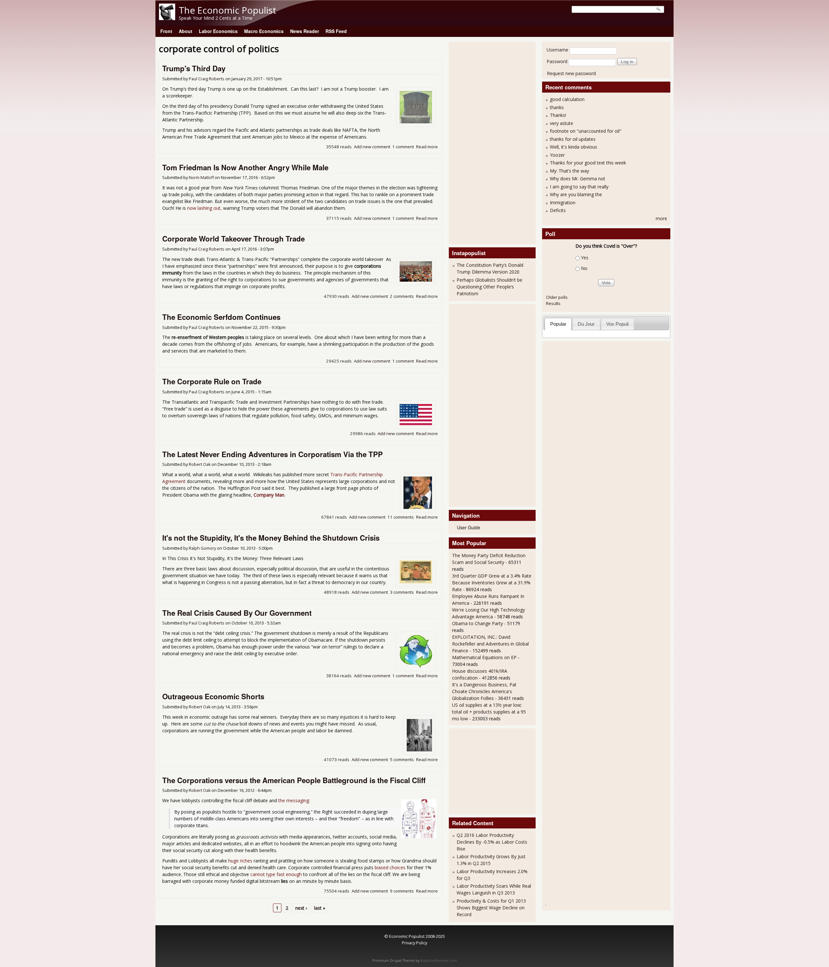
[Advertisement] (478, 142)
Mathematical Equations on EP (484, 657)
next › (301, 908)
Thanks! (558, 115)
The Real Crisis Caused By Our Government (237, 613)
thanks (557, 107)
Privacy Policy (414, 943)
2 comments (402, 296)
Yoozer (557, 155)
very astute (561, 123)
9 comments (402, 891)
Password (557, 61)
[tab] (558, 324)
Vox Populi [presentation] (617, 324)
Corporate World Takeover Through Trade (233, 238)
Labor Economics (218, 31)
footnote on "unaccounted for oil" (585, 131)
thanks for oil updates (573, 139)
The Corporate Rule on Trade (211, 381)
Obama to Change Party (477, 623)
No (584, 268)
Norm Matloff (201, 177)
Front (166, 31)
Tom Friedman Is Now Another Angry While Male (245, 167)
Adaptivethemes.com (438, 960)
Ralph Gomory (202, 548)
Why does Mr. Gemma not (577, 178)
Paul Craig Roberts (206, 79)
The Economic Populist (227, 10)
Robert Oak (199, 464)
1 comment (403, 147)
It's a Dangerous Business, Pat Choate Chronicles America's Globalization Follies (484, 691)
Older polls (557, 297)
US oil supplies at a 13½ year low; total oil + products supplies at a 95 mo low (489, 712)
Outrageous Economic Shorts (213, 696)
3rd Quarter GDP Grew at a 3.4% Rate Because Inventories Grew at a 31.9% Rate (491, 582)
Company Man (269, 495)
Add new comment (372, 147)
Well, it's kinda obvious (573, 147)
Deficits (558, 210)
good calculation (567, 99)
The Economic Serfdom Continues (221, 317)
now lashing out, (204, 208)
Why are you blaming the (576, 194)
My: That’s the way (569, 171)
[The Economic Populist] (167, 18)
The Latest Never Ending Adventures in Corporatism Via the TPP (272, 454)
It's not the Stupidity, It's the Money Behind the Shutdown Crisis (271, 538)
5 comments (402, 759)
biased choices (390, 867)
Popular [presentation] (558, 324)
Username (557, 50)
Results (553, 303)
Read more (427, 147)
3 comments (402, 592)
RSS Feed (336, 31)
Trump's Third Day (193, 68)
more (661, 218)
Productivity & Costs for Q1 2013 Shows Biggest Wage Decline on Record (491, 907)
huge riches (240, 861)
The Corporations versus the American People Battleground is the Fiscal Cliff (294, 780)
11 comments (400, 517)
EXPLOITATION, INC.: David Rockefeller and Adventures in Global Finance (490, 644)
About (185, 31)
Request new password (571, 73)
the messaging (293, 800)
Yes (584, 257)
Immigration (562, 202)
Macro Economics (264, 31)
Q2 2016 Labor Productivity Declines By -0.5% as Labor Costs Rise (492, 842)
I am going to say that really (579, 187)
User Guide (468, 527)
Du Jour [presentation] (586, 324)
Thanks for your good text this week (588, 163)
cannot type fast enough (276, 874)
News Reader (304, 31)
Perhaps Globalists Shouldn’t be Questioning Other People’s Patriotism (489, 287)
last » (319, 908)
